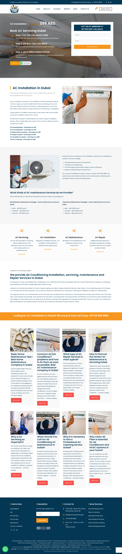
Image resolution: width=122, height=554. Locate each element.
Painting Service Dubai (45, 543)
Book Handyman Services (96, 519)
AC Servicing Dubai (17, 541)
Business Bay (76, 547)
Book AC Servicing (94, 512)
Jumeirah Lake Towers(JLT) (41, 547)
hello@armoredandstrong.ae (82, 2)
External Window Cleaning (97, 523)
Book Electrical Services (96, 516)
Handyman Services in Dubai (76, 541)
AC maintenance (57, 291)
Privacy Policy (14, 519)
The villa (25, 549)
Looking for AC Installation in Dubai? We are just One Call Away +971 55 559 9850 (61, 315)
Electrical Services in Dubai (44, 541)
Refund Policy (14, 516)
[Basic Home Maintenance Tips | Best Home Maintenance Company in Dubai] (22, 340)
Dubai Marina (28, 547)
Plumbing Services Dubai (60, 541)
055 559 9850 (98, 2)
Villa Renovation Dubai (59, 543)
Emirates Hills (55, 547)
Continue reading (16, 395)
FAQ (11, 512)
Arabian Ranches (65, 547)
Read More (21, 254)
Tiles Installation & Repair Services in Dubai (79, 545)
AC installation (83, 291)
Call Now (14, 63)
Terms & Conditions (16, 526)
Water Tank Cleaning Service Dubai (27, 543)
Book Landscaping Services (97, 526)
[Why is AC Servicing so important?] (22, 423)
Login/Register (14, 509)
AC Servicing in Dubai (23, 271)
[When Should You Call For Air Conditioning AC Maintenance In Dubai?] (48, 423)
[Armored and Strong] (14, 8)
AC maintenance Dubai (24, 288)
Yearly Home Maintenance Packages (74, 202)
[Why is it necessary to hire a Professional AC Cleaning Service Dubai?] (74, 423)
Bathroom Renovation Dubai (95, 543)
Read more (16, 400)
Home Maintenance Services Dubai (40, 545)
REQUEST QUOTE (105, 9)
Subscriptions (14, 523)
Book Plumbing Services (96, 509)
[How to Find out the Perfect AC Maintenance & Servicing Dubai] (100, 340)
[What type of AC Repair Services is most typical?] (74, 340)
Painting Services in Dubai (59, 545)
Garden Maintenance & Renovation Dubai (97, 541)
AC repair (92, 291)
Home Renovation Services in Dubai (76, 543)
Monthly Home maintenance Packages (23, 202)
